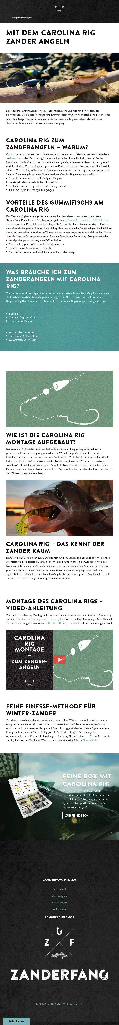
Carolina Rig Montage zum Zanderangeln (39, 619)
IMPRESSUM (41, 1004)
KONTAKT (79, 1004)
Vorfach (102, 724)
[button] (16, 1021)
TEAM (70, 1004)
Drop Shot (16, 158)
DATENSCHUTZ (54, 1004)
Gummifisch (90, 740)
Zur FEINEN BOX (76, 815)
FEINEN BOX (53, 623)
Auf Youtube (59, 909)
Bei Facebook (59, 889)
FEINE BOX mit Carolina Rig (86, 780)
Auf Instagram (59, 896)
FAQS (64, 1004)
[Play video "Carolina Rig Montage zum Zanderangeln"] (59, 660)
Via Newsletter (59, 902)
